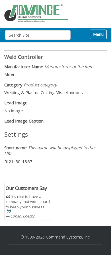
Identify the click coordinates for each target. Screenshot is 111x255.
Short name (49, 150)
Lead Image (16, 102)
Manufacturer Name (48, 66)
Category (30, 85)
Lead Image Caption (24, 121)
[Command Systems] (36, 13)
